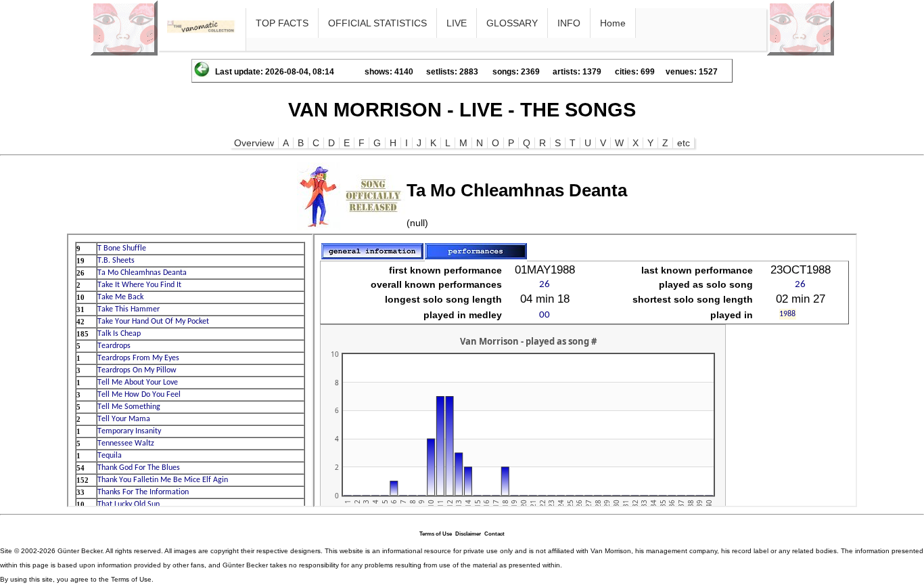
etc (683, 142)
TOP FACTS (282, 23)
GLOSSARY (512, 23)
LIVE (456, 23)
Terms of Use (435, 534)
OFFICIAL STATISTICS (377, 23)
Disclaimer (468, 534)
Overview (254, 142)
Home (613, 23)
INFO (568, 23)
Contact (494, 534)
